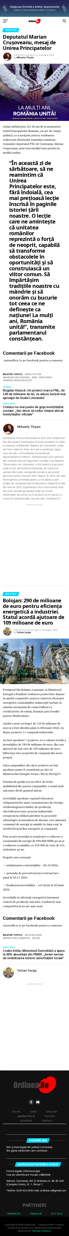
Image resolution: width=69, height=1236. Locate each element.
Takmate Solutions (41, 1230)
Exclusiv (52, 1111)
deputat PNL (34, 374)
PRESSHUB (36, 1213)
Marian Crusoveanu (17, 377)
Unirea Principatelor (18, 380)
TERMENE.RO (14, 1213)
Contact (47, 1120)
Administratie (26, 1116)
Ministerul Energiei (17, 938)
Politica (50, 1116)
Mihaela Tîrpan (25, 57)
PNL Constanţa (42, 377)
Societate (26, 1120)
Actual (16, 1111)
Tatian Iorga (24, 632)
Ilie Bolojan (34, 935)
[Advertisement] (34, 541)
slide (36, 938)
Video (33, 1111)
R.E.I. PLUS (56, 1213)
